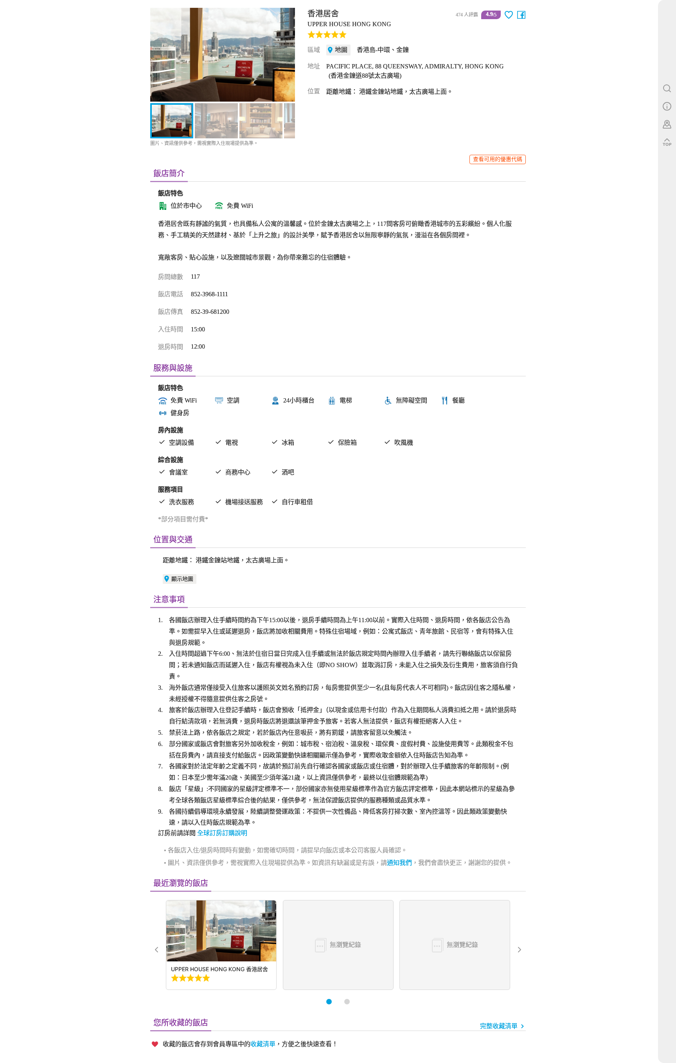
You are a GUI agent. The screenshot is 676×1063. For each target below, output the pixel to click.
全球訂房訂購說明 (222, 833)
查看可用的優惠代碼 (497, 159)
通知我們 (399, 862)
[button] (160, 54)
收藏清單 (262, 1044)
